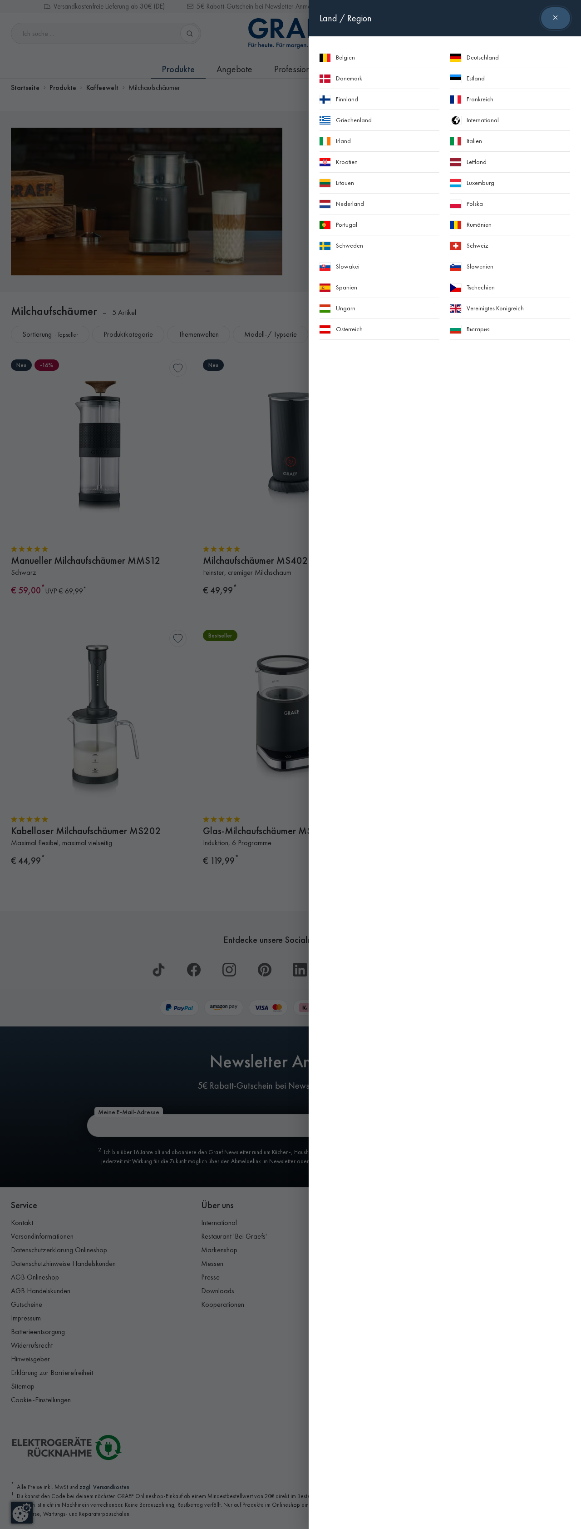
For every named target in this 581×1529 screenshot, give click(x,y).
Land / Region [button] (346, 18)
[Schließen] (555, 18)
